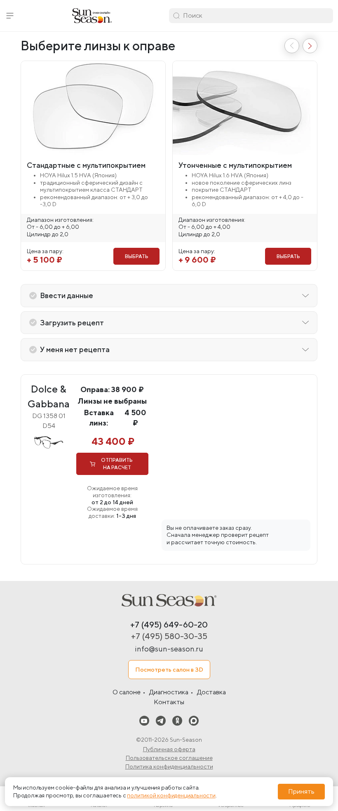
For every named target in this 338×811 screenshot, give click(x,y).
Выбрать (136, 256)
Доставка (211, 692)
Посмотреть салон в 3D (169, 669)
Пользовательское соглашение (169, 758)
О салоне (127, 692)
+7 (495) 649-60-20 (169, 624)
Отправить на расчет (117, 463)
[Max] (194, 720)
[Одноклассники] (177, 720)
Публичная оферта (169, 749)
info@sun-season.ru (169, 648)
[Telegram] (161, 720)
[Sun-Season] (169, 600)
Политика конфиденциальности (169, 766)
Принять (301, 791)
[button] (10, 16)
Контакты (169, 702)
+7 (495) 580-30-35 (169, 636)
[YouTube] (144, 720)
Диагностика (168, 692)
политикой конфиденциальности (171, 795)
